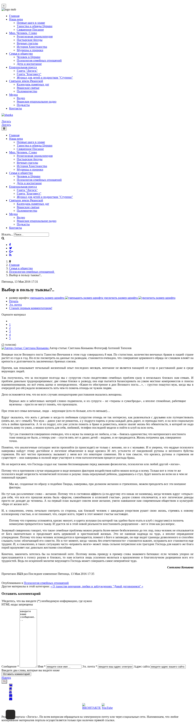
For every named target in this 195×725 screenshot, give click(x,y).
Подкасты (23, 105)
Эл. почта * (89, 666)
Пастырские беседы (29, 39)
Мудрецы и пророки (30, 50)
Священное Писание (30, 29)
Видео (21, 98)
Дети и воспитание (29, 63)
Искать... (7, 234)
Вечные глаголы (27, 43)
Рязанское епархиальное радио (36, 101)
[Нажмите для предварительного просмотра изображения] (25, 348)
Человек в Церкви (28, 57)
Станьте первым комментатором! (30, 308)
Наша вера (16, 19)
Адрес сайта (142, 666)
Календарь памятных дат (33, 84)
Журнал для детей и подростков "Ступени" (45, 77)
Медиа (13, 94)
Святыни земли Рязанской (26, 81)
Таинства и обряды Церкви (34, 26)
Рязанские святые (28, 87)
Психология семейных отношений (39, 60)
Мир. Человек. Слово (23, 33)
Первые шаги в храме (31, 22)
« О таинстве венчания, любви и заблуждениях (81, 586)
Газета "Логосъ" (27, 70)
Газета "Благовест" (29, 74)
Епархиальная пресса (23, 67)
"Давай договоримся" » (128, 586)
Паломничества (27, 91)
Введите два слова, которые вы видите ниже (31, 670)
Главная (14, 16)
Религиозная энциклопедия (35, 36)
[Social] (10, 244)
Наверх (6, 677)
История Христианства (32, 46)
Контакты (15, 108)
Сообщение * (10, 666)
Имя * (42, 666)
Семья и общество (21, 53)
